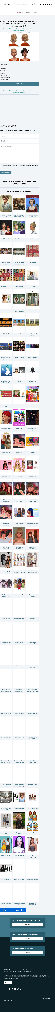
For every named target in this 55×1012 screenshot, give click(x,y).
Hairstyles (15, 9)
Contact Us (7, 982)
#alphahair (9, 28)
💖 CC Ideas (20, 13)
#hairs (23, 30)
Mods (8, 9)
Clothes (31, 9)
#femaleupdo (16, 30)
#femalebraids (26, 28)
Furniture (48, 9)
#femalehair (32, 28)
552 (17, 910)
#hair (20, 30)
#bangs (14, 28)
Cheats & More (39, 9)
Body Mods (23, 9)
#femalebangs (19, 28)
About (34, 13)
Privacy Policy (46, 998)
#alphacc (5, 28)
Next (22, 910)
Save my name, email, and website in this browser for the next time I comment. (20, 167)
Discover (27, 924)
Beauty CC (28, 13)
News (3, 9)
